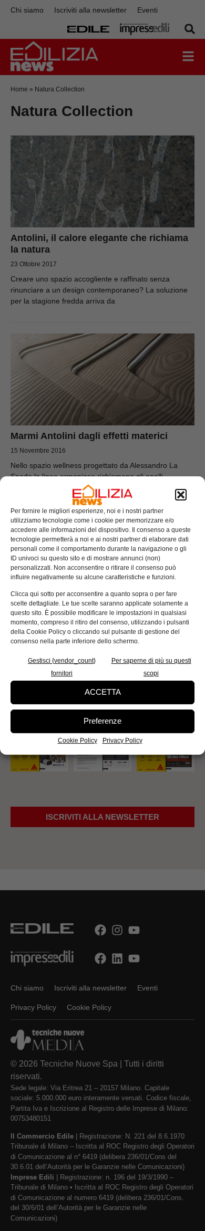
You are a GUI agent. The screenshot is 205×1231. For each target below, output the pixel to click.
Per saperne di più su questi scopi (151, 667)
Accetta (103, 691)
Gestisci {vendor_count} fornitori (62, 667)
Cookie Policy (77, 740)
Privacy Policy (122, 740)
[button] (181, 494)
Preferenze (102, 720)
